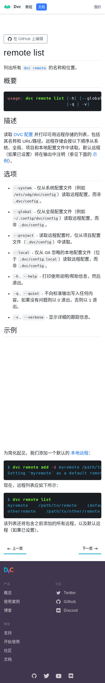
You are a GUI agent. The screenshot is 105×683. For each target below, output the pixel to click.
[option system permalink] (5, 188)
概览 (8, 593)
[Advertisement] (52, 393)
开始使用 (12, 642)
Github (70, 602)
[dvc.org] (9, 570)
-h (71, 98)
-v (84, 104)
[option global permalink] (5, 212)
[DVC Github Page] (34, 676)
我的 (97, 7)
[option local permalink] (5, 252)
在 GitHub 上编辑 (28, 39)
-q (73, 104)
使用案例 (12, 602)
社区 (8, 650)
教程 (28, 7)
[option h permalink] (5, 276)
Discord (71, 610)
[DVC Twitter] (46, 676)
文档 (41, 7)
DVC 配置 (23, 134)
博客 (8, 610)
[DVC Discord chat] (71, 676)
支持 (8, 633)
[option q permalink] (5, 293)
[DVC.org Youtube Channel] (58, 676)
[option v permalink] (5, 317)
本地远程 (79, 453)
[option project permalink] (5, 235)
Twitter (70, 593)
